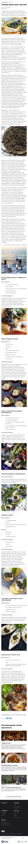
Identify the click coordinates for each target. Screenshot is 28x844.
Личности (4, 802)
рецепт (24, 714)
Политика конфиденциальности (17, 833)
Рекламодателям (5, 823)
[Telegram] (9, 718)
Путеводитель (17, 807)
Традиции (4, 2)
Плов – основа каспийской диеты (11, 787)
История (3, 814)
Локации (16, 802)
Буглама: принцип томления (9, 765)
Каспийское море (18, 714)
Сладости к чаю (6, 743)
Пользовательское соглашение (6, 833)
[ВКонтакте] (7, 718)
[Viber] (11, 718)
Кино (15, 814)
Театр (15, 815)
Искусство (16, 812)
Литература (16, 817)
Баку (15, 804)
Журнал (3, 820)
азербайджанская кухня (6, 714)
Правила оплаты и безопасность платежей (8, 835)
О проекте (3, 821)
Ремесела (3, 812)
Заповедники (17, 806)
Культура (16, 810)
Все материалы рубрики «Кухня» (14, 796)
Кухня (9, 2)
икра (13, 714)
